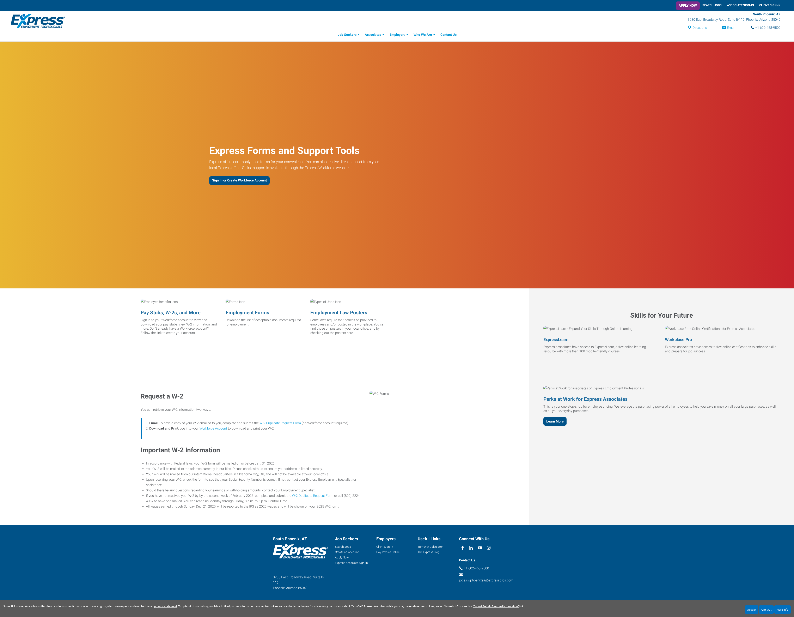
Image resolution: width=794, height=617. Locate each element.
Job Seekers (347, 35)
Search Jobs (712, 5)
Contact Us (448, 35)
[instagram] (488, 548)
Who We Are (423, 35)
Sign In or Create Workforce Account (239, 180)
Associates (373, 35)
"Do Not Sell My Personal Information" (496, 606)
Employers (397, 35)
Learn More (555, 421)
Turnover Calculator (430, 546)
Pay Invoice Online (387, 552)
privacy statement (165, 606)
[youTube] (480, 548)
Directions (699, 28)
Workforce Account (213, 428)
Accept (751, 609)
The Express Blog (429, 552)
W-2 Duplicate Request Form (280, 423)
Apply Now (688, 5)
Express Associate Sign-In (351, 562)
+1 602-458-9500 (768, 28)
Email (731, 28)
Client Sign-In (770, 5)
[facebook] (462, 548)
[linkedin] (471, 548)
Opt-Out (766, 609)
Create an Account (347, 552)
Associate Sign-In (740, 5)
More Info (782, 609)
